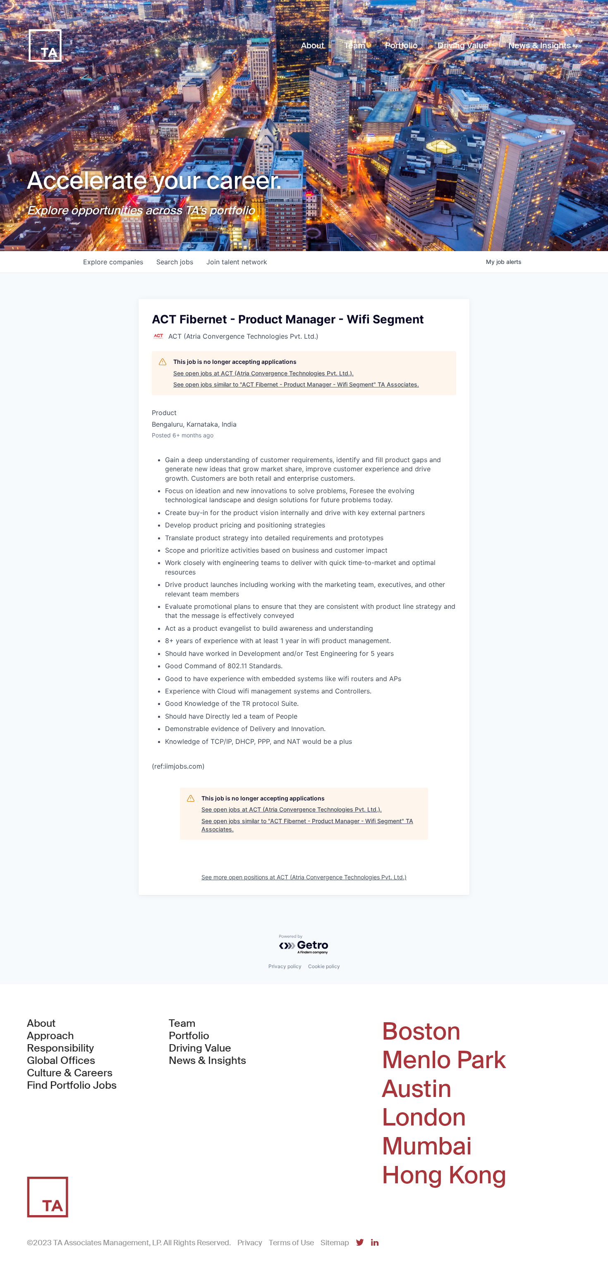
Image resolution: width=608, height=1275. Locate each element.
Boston (421, 1031)
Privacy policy (285, 966)
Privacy (249, 1243)
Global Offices (61, 1060)
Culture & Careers (70, 1073)
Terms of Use (291, 1243)
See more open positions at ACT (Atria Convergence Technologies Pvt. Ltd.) (304, 877)
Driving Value (200, 1048)
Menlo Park (444, 1060)
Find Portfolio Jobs (72, 1085)
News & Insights (207, 1060)
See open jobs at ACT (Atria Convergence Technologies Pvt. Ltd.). (263, 373)
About (41, 1023)
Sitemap (335, 1243)
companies (113, 262)
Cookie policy (324, 966)
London (424, 1117)
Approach (50, 1036)
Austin (417, 1089)
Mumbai (427, 1146)
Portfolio (189, 1036)
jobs (174, 262)
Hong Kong (444, 1175)
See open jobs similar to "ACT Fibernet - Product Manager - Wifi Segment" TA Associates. (296, 384)
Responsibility (60, 1048)
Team (182, 1023)
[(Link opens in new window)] (360, 1243)
